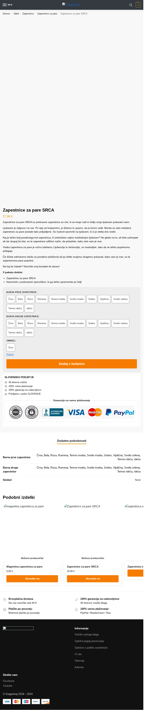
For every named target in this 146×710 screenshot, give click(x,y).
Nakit (16, 13)
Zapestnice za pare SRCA (83, 566)
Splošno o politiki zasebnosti (91, 647)
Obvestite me (32, 578)
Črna (10, 299)
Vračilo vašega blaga (87, 634)
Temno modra (58, 299)
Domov (6, 13)
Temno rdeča (15, 308)
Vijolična (104, 299)
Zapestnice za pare (47, 13)
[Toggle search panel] (131, 5)
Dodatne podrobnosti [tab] (71, 440)
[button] (138, 4)
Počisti (10, 354)
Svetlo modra (77, 299)
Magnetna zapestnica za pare (24, 566)
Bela (20, 299)
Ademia (79, 667)
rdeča (29, 308)
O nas (78, 654)
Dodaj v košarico (72, 364)
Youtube (7, 685)
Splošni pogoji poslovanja (89, 641)
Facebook (8, 681)
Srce (10, 347)
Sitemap (79, 660)
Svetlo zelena (120, 299)
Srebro (91, 299)
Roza (30, 299)
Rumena (42, 299)
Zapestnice (28, 13)
